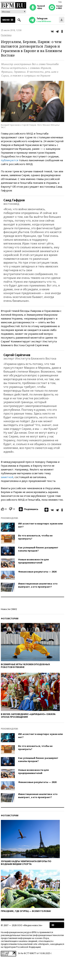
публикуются (9, 160)
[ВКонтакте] (52, 31)
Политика (6, 35)
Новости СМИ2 (9, 609)
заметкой (7, 477)
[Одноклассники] (62, 31)
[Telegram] (57, 31)
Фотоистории (9, 618)
